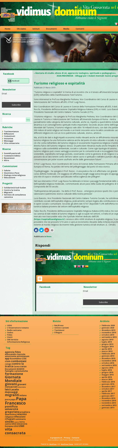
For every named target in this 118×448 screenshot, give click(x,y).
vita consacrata (15, 430)
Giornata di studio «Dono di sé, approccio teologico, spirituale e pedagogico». (75, 73)
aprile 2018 (107, 377)
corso (23, 366)
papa (13, 399)
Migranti (8, 192)
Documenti (51, 28)
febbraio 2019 (108, 353)
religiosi (9, 416)
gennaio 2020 (108, 327)
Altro (6, 160)
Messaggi (8, 141)
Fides (9, 334)
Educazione (9, 177)
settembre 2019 (109, 337)
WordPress (53, 444)
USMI (21, 426)
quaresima (10, 414)
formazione (14, 374)
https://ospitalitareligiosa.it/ (49, 219)
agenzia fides (13, 352)
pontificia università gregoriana (12, 409)
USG (16, 426)
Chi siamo (21, 28)
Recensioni (9, 158)
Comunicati (9, 136)
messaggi (11, 392)
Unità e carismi (61, 327)
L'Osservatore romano (18, 327)
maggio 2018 (107, 374)
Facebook (8, 73)
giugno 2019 (107, 344)
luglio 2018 (107, 370)
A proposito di (56, 438)
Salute (7, 170)
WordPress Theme (67, 444)
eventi (20, 368)
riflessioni (19, 416)
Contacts (75, 438)
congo (8, 364)
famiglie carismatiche (16, 371)
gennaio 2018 (108, 384)
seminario (20, 419)
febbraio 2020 (108, 325)
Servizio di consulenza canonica (15, 195)
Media (66, 28)
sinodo (9, 421)
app (7, 358)
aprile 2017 (107, 391)
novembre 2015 (109, 402)
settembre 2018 (109, 365)
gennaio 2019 (108, 356)
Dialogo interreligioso (15, 175)
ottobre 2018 (108, 363)
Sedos (10, 332)
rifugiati (10, 419)
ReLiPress (58, 325)
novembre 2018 (109, 360)
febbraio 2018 (108, 381)
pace (7, 399)
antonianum (23, 356)
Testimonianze (11, 131)
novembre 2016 (109, 400)
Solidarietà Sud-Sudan (15, 187)
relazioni (21, 414)
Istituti (36, 28)
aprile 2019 (107, 349)
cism (8, 361)
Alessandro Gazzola (15, 354)
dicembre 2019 (108, 330)
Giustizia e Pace (11, 173)
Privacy (67, 438)
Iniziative (8, 138)
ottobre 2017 (108, 388)
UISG (9, 325)
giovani (11, 384)
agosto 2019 (107, 339)
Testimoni (59, 330)
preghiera (25, 412)
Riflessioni (9, 133)
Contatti (80, 28)
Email (4, 93)
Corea (17, 366)
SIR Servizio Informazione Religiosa (18, 340)
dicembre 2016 (108, 398)
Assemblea (15, 358)
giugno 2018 (107, 372)
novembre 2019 (109, 332)
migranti (12, 395)
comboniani (18, 361)
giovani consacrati (15, 385)
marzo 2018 (107, 379)
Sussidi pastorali (12, 153)
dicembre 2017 (108, 386)
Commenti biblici (12, 155)
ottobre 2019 (108, 334)
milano (23, 395)
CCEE (24, 358)
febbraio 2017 (108, 393)
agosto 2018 (107, 367)
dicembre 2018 (108, 358)
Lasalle (15, 389)
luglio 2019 (107, 342)
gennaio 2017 (108, 396)
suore (16, 422)
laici (7, 389)
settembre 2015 (109, 405)
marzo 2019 (107, 351)
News (49, 236)
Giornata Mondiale (13, 378)
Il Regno (58, 332)
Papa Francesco (15, 401)
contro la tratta (14, 365)
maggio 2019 (107, 346)
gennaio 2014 (108, 407)
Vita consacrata (11, 143)
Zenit (10, 337)
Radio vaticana (14, 330)
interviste (22, 387)
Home (7, 28)
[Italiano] (116, 25)
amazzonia (10, 356)
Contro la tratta (12, 190)
